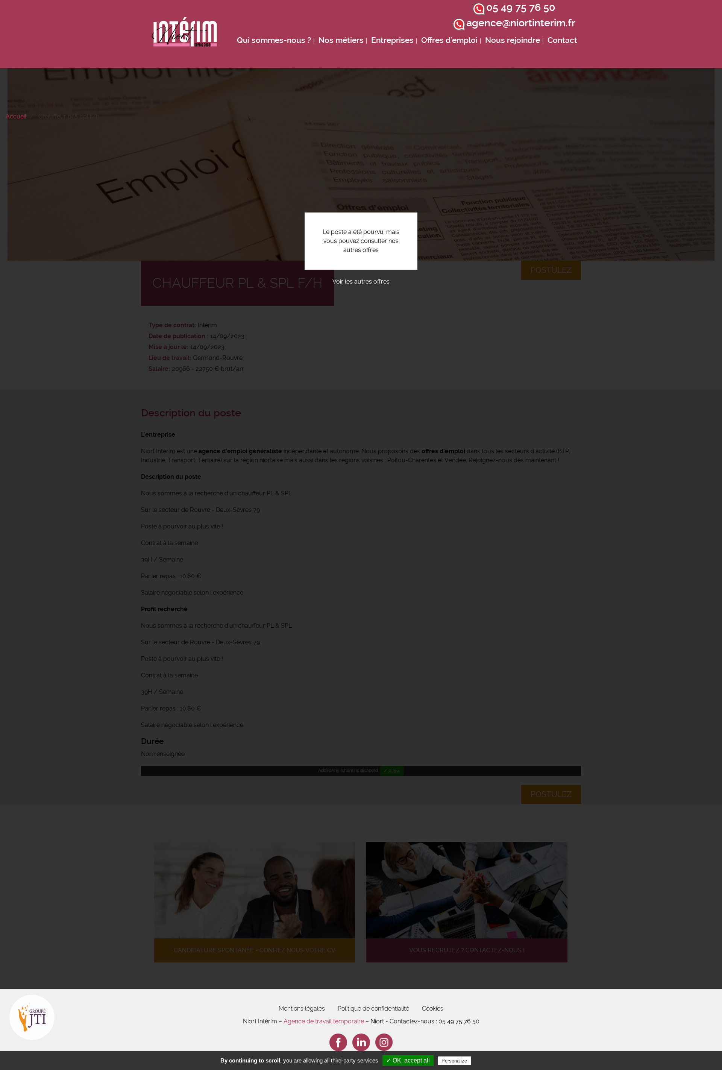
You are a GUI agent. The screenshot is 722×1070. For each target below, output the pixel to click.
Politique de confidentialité (373, 1008)
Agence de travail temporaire (324, 1021)
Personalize (454, 1061)
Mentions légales (302, 1008)
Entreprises (392, 40)
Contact (562, 40)
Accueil (16, 116)
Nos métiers (341, 40)
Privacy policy (491, 1061)
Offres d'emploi (449, 40)
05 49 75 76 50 (520, 8)
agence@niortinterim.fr (520, 23)
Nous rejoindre (512, 40)
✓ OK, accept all (408, 1060)
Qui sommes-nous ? (274, 40)
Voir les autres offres (361, 281)
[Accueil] (184, 34)
